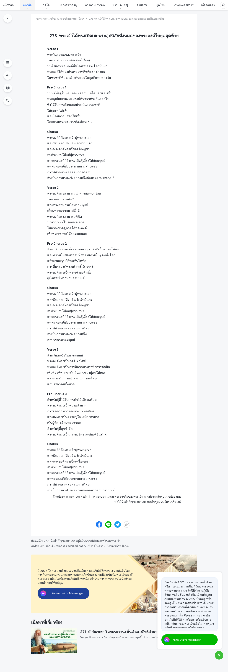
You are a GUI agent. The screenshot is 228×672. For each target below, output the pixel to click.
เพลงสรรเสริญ (68, 5)
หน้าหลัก (8, 5)
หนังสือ (27, 5)
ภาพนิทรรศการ (184, 5)
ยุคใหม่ (160, 5)
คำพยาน (141, 5)
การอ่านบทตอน (95, 5)
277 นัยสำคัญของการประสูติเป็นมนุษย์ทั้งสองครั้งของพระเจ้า (82, 540)
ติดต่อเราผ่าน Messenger (186, 639)
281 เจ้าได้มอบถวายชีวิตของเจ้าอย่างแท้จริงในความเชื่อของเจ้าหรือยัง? (84, 546)
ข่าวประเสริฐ (120, 5)
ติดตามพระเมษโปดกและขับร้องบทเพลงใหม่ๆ (59, 18)
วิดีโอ (46, 5)
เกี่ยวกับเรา (208, 5)
